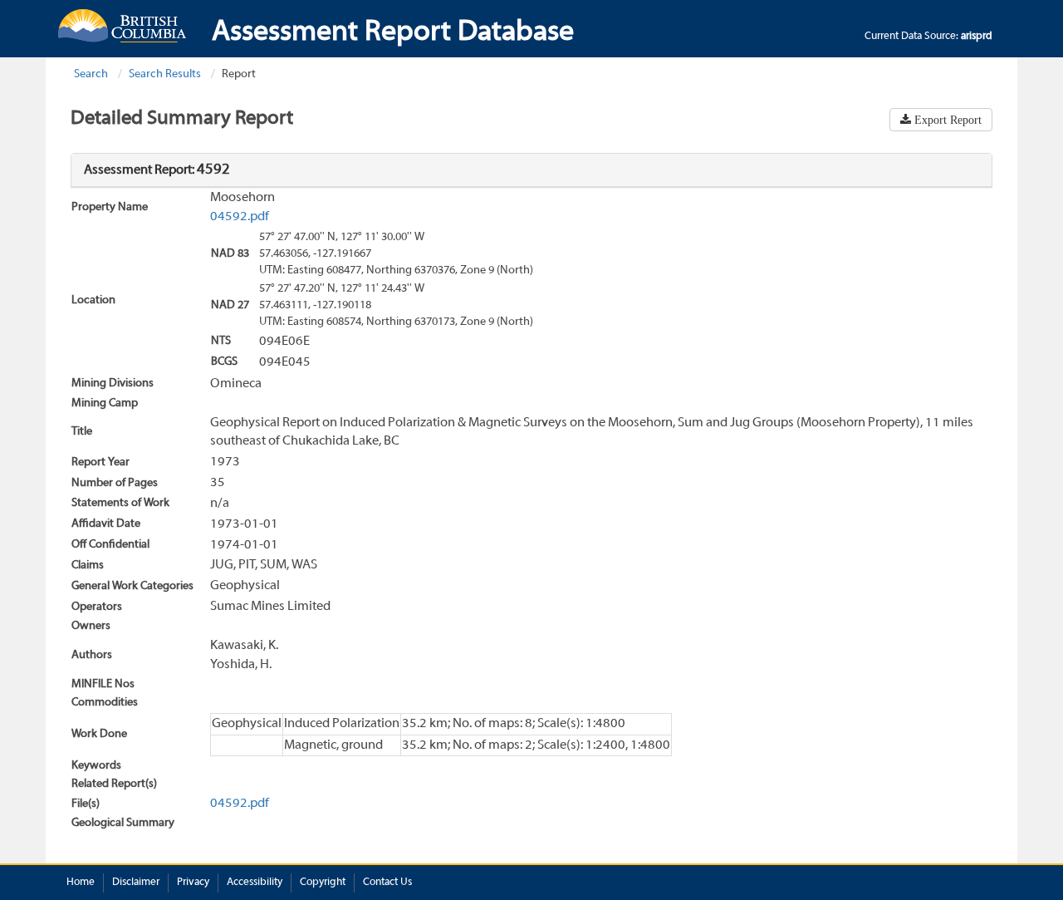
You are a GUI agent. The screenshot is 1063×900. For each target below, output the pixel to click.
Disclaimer (135, 882)
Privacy (193, 882)
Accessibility (254, 882)
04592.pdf (239, 217)
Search (91, 74)
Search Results (165, 74)
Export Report (946, 119)
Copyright (322, 882)
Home (80, 882)
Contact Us (387, 882)
